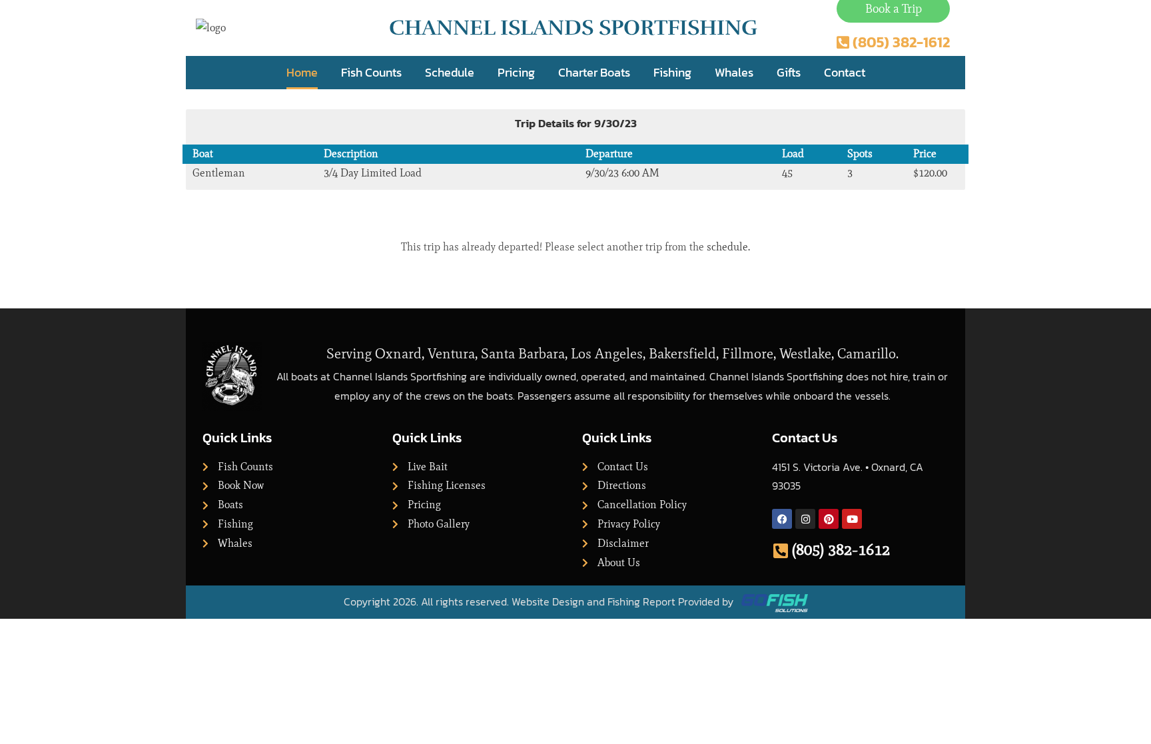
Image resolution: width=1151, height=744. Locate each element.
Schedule (449, 72)
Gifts (789, 72)
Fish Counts (371, 72)
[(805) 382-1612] (780, 550)
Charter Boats (594, 72)
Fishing (672, 72)
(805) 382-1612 (841, 549)
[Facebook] (782, 519)
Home (302, 72)
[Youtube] (852, 519)
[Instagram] (805, 519)
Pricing (516, 72)
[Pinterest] (829, 519)
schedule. (728, 246)
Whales (734, 72)
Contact (844, 72)
